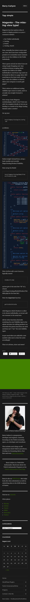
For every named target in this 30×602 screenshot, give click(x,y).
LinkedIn (13, 494)
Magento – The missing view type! (14, 24)
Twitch (6, 508)
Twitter (6, 515)
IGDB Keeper (16, 478)
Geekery (8, 394)
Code (14, 392)
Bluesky (6, 503)
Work (17, 394)
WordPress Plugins (8, 582)
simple (19, 396)
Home (4, 578)
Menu (25, 5)
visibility (23, 396)
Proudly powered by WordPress (19, 599)
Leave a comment (7, 398)
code (22, 394)
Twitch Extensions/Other (10, 586)
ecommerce (5, 396)
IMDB (6, 510)
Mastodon (7, 512)
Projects (5, 590)
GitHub (6, 506)
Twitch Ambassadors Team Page (15, 469)
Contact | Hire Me (8, 594)
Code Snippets (20, 392)
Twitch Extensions (17, 453)
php (15, 396)
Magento (13, 394)
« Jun (7, 570)
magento (11, 396)
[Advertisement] (15, 374)
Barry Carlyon (9, 6)
